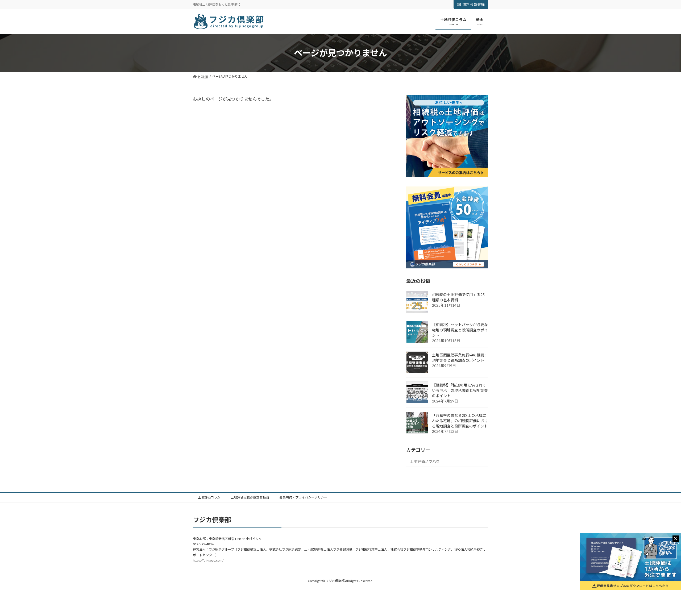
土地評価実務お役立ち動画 (250, 497)
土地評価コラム (209, 497)
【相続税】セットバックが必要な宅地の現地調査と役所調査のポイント (460, 330)
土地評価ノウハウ (425, 461)
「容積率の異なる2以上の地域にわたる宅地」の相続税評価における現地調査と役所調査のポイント (460, 420)
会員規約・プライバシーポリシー (303, 497)
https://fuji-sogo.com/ (208, 560)
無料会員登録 (473, 4)
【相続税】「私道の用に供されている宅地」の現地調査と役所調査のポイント (460, 390)
